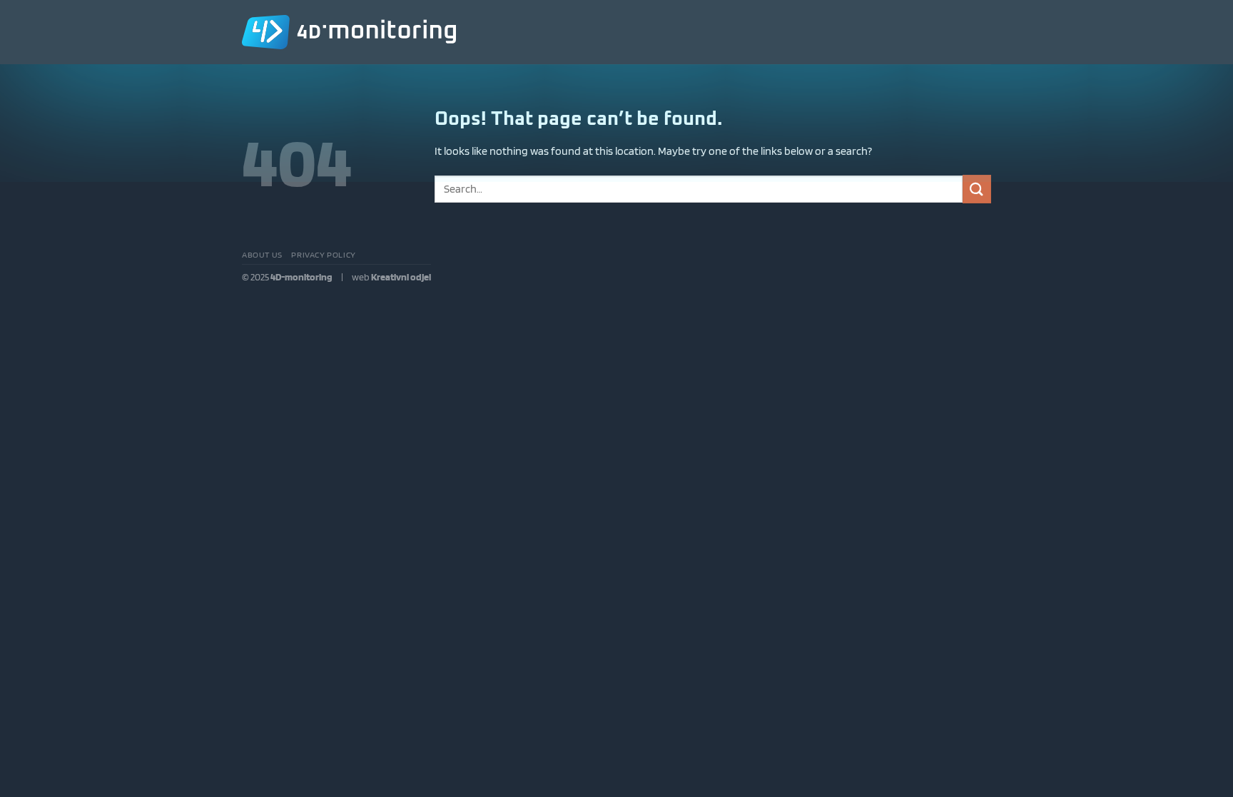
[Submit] (977, 189)
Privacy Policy (323, 254)
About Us (262, 254)
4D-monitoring (301, 276)
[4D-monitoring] (349, 32)
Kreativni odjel (401, 276)
